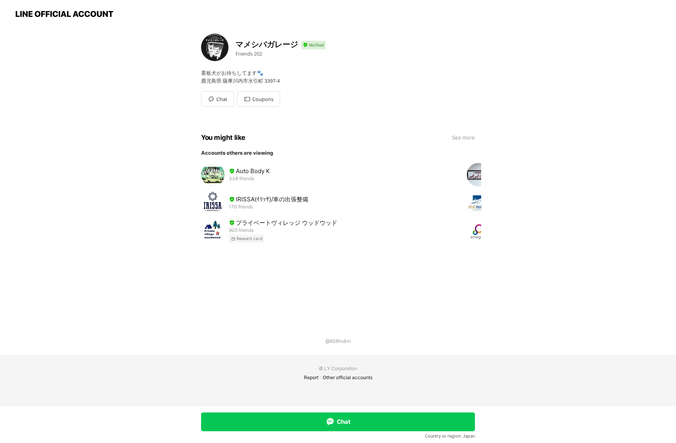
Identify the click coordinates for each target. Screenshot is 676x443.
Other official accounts (347, 377)
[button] (258, 99)
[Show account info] (313, 45)
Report (311, 377)
